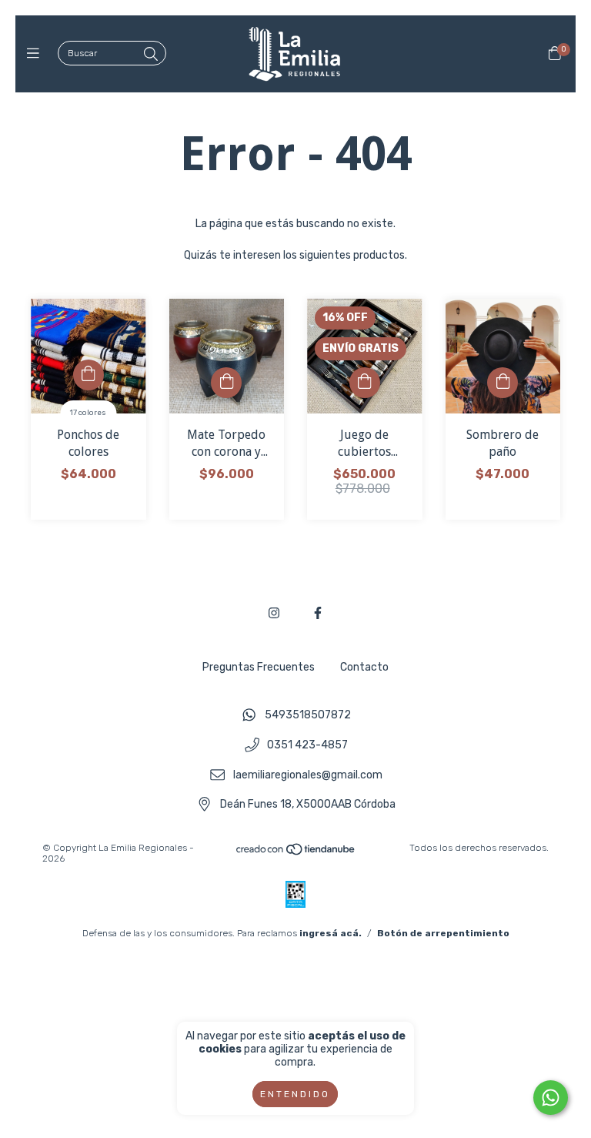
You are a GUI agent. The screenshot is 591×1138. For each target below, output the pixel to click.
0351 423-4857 (307, 745)
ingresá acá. (330, 933)
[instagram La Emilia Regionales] (274, 613)
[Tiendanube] (296, 853)
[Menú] (36, 54)
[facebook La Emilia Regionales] (318, 613)
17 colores (88, 412)
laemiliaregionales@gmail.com (307, 775)
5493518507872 (308, 715)
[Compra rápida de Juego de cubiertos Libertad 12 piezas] (364, 382)
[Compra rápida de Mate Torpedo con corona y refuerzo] (226, 382)
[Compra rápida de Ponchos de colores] (88, 375)
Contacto (364, 667)
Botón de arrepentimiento (443, 933)
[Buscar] (150, 54)
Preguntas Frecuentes (258, 667)
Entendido (295, 1094)
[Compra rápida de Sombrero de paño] (502, 382)
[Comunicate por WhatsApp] (550, 1097)
